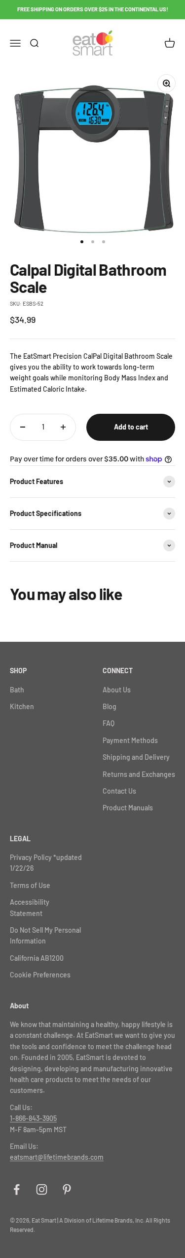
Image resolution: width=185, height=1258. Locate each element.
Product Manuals (128, 807)
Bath (17, 690)
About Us (117, 690)
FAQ (108, 723)
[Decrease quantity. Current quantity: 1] (22, 427)
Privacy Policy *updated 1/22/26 (46, 862)
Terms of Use (30, 885)
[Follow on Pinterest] (67, 1189)
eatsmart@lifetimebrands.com (57, 1157)
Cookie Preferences (40, 975)
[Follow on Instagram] (41, 1189)
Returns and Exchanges (139, 774)
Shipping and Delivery (136, 757)
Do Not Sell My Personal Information (45, 935)
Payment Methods (130, 740)
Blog (109, 706)
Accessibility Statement (29, 907)
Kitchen (22, 706)
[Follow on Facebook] (16, 1189)
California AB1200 (37, 958)
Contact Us (119, 791)
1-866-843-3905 (33, 1118)
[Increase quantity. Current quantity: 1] (63, 427)
